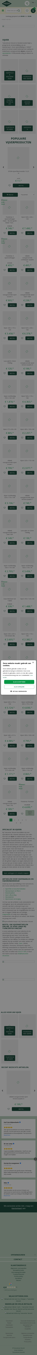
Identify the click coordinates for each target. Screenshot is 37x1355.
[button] (18, 691)
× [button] (33, 662)
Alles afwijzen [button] (19, 687)
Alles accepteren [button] (19, 682)
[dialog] (18, 677)
